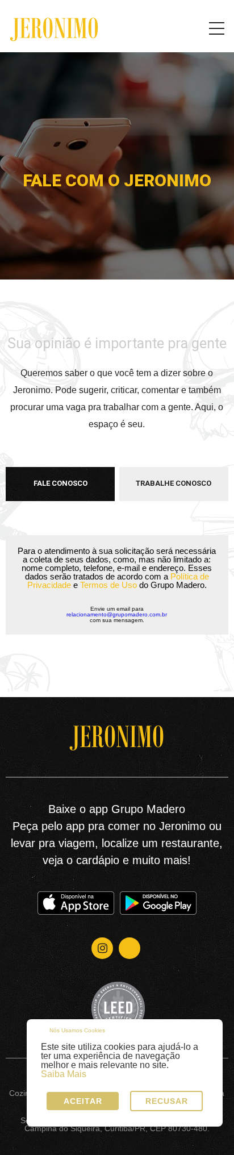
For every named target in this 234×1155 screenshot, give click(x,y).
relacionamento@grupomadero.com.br (116, 615)
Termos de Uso (108, 585)
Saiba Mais (63, 1074)
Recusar (166, 1101)
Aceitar (83, 1101)
